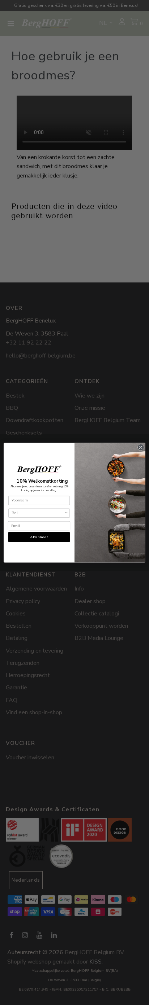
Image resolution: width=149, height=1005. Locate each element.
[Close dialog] (140, 447)
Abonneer (39, 537)
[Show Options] (66, 513)
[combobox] (38, 513)
